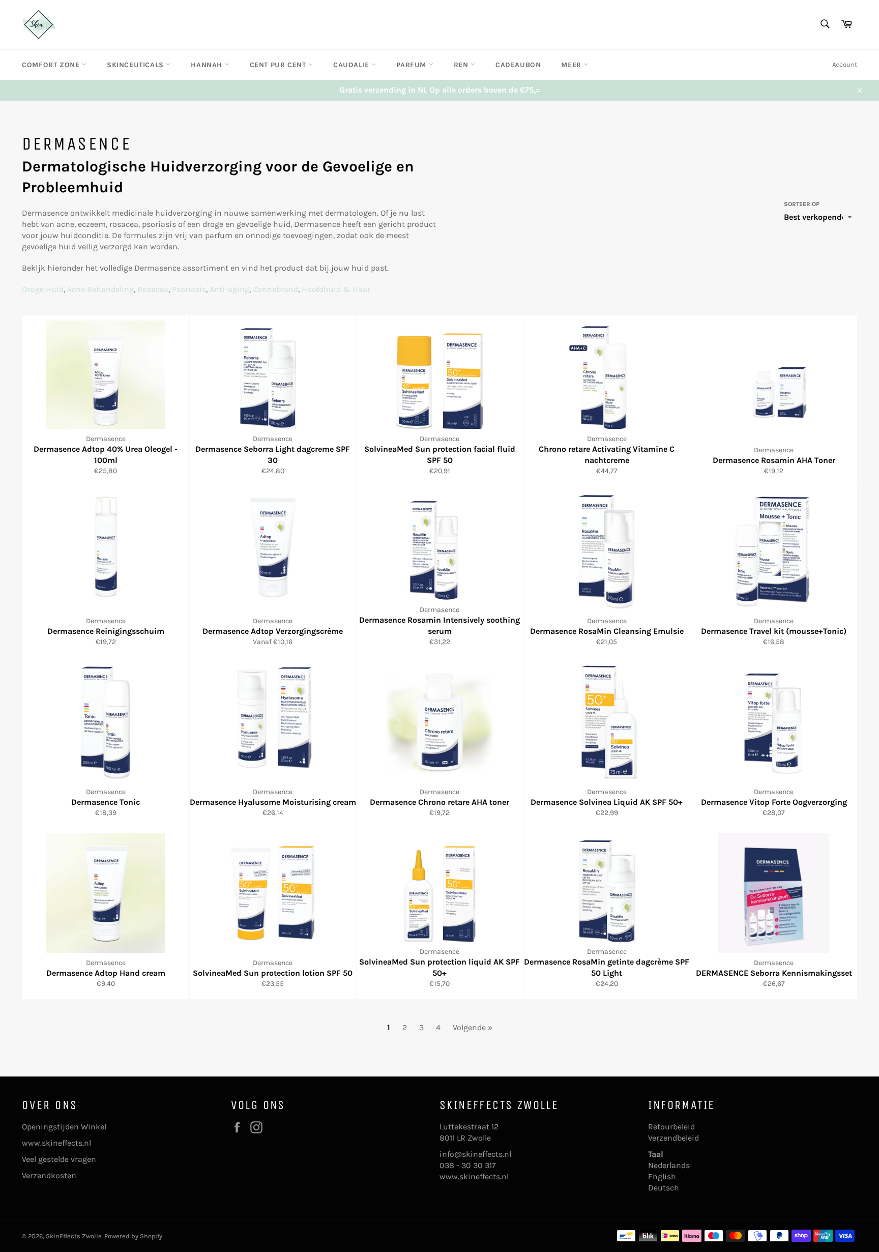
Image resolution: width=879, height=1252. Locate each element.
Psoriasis (189, 289)
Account (844, 64)
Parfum (412, 65)
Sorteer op (801, 204)
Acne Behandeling (100, 289)
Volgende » (472, 1027)
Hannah (207, 65)
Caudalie (352, 65)
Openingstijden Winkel (64, 1126)
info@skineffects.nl (475, 1154)
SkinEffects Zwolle (74, 1236)
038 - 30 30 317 (468, 1165)
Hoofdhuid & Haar (336, 289)
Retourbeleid (671, 1126)
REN (462, 65)
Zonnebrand (275, 289)
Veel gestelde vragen (59, 1159)
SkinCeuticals (136, 65)
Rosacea (152, 289)
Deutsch (663, 1187)
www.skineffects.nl (56, 1143)
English (662, 1176)
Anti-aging (229, 289)
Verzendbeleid (673, 1138)
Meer (572, 65)
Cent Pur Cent (279, 65)
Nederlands (669, 1165)
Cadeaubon (518, 65)
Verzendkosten (49, 1175)
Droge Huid (43, 289)
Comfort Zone (52, 65)
